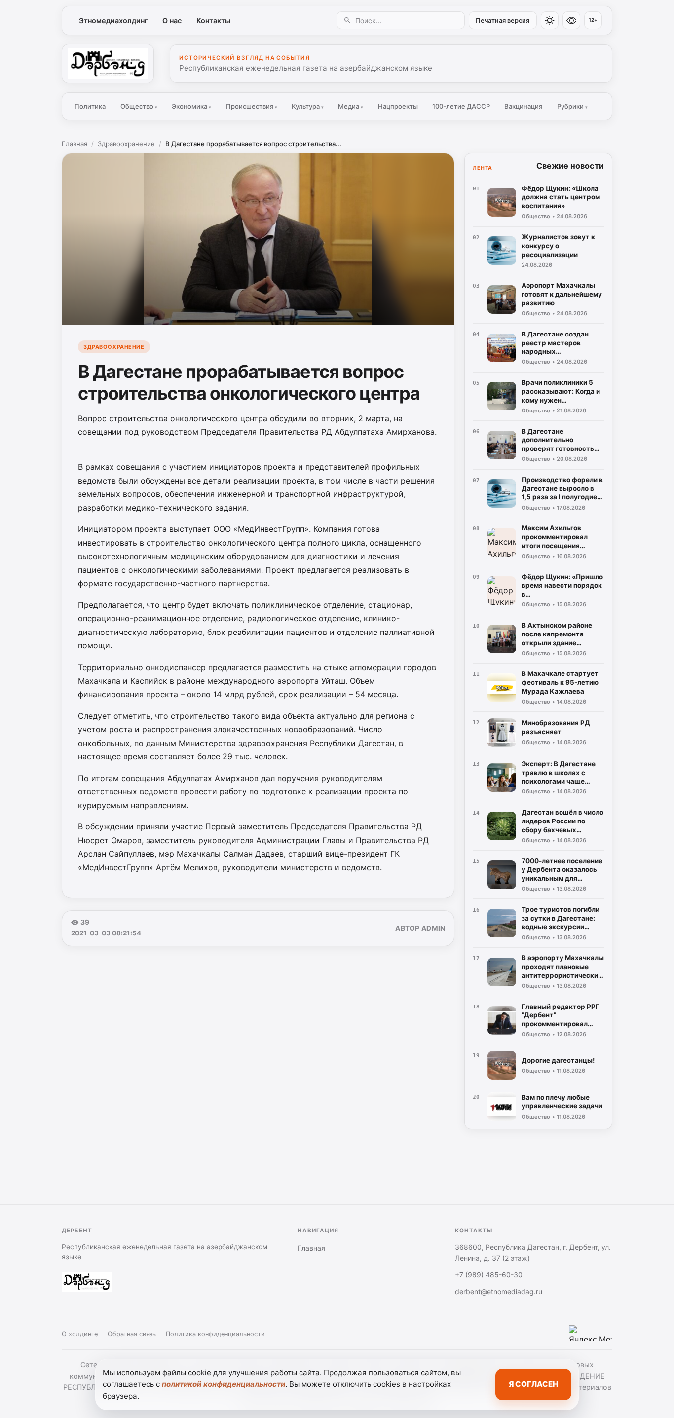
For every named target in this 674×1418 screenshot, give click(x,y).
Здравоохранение (126, 144)
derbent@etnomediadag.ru (498, 1291)
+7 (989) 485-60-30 (489, 1274)
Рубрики (572, 106)
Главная (74, 144)
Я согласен (533, 1384)
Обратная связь (132, 1334)
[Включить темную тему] (550, 20)
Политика (90, 106)
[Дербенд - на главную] (108, 63)
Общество (138, 106)
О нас (172, 20)
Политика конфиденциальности (215, 1334)
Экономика (191, 106)
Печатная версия (502, 20)
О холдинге (80, 1334)
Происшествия (251, 106)
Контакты (213, 20)
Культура (308, 106)
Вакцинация (523, 106)
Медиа (350, 106)
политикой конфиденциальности (223, 1384)
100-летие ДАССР (461, 106)
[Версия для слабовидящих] (571, 20)
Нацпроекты (398, 106)
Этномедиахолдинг (113, 20)
